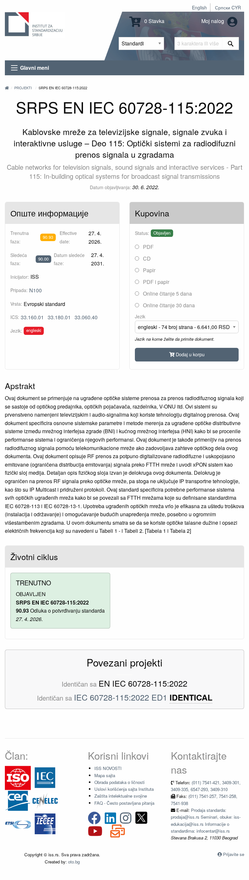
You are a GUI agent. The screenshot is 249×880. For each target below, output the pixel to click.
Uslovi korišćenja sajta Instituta (124, 789)
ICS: (14, 317)
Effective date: (68, 237)
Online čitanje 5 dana (167, 293)
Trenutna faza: (19, 237)
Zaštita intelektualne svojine (120, 796)
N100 (35, 290)
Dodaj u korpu (189, 354)
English (199, 7)
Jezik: (16, 330)
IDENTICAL (191, 697)
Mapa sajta (104, 775)
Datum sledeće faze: (69, 259)
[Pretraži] (230, 43)
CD (146, 258)
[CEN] (18, 800)
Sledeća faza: (18, 259)
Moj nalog (213, 21)
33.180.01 (59, 317)
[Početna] (7, 87)
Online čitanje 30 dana (168, 305)
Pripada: (19, 290)
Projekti (23, 87)
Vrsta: (16, 303)
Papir (148, 270)
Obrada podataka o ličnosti (119, 782)
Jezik (140, 316)
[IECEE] (45, 823)
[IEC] (45, 777)
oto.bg (74, 862)
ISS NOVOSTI (108, 768)
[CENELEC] (45, 800)
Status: (142, 233)
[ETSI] (18, 823)
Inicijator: (19, 277)
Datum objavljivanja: (110, 187)
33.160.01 (32, 317)
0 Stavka (153, 21)
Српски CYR (228, 7)
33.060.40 (86, 317)
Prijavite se (233, 854)
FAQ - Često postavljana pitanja (124, 803)
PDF (148, 247)
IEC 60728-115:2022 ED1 (120, 697)
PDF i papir (155, 282)
